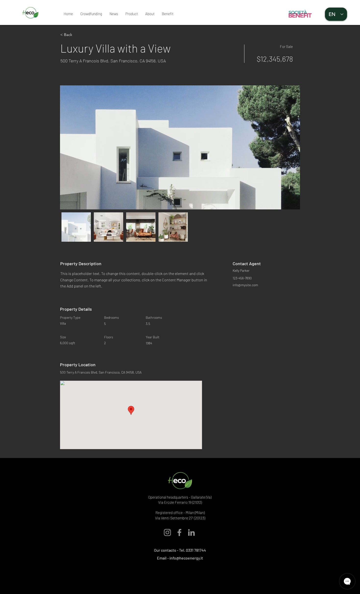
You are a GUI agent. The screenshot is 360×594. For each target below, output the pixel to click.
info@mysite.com (245, 285)
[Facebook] (179, 532)
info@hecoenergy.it (186, 558)
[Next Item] (291, 147)
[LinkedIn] (191, 532)
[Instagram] (167, 532)
